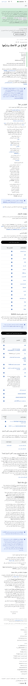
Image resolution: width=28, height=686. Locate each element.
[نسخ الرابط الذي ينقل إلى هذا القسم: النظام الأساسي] (18, 233)
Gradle (24, 364)
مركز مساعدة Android (23, 663)
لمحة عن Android (23, 678)
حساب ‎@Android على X (22, 645)
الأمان (18, 139)
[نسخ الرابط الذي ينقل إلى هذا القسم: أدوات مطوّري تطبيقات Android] (9, 314)
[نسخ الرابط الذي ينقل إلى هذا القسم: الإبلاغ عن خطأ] (17, 104)
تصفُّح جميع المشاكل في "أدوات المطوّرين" (14, 333)
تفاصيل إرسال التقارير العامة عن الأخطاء (16, 326)
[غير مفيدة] (16, 42)
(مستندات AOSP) (17, 426)
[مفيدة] (18, 42)
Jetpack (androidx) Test (21, 397)
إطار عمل (24, 265)
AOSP (26, 39)
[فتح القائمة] (25, 1)
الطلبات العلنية (9, 445)
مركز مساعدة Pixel (24, 665)
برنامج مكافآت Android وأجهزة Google (14, 229)
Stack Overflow (24, 671)
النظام (25, 294)
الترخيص (8, 678)
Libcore (24, 287)
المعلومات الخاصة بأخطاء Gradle (14, 364)
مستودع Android (24, 629)
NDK (25, 376)
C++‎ (25, 353)
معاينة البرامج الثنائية (23, 636)
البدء (17, 39)
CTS (25, 262)
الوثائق (26, 5)
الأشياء (25, 305)
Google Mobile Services (22, 669)
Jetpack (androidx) (22, 393)
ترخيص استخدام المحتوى (19, 620)
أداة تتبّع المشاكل (24, 673)
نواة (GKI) (24, 273)
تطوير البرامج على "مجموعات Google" (20, 656)
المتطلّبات (25, 631)
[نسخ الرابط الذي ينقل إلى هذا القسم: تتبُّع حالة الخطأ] (16, 482)
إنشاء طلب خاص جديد (22, 448)
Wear (25, 309)
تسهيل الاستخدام (23, 251)
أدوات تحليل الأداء (23, 390)
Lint (25, 372)
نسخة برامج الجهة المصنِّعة (22, 638)
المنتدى (18, 678)
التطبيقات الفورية (23, 283)
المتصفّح (24, 258)
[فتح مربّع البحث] (11, 1)
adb (25, 345)
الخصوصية (3, 678)
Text (25, 302)
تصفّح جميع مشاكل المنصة (14, 242)
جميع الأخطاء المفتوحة (16, 110)
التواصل (24, 291)
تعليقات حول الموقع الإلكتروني (21, 680)
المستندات (21, 39)
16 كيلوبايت (24, 276)
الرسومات (24, 269)
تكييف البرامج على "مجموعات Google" (20, 658)
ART (25, 254)
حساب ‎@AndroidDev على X (21, 647)
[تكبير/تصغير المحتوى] (19, 52)
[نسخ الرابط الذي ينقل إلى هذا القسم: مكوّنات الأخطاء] (16, 214)
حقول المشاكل (11, 560)
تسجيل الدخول (4, 1)
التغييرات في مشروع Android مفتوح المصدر (18, 22)
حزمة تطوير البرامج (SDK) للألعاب (20, 400)
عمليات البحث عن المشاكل (18, 120)
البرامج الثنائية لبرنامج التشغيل (22, 640)
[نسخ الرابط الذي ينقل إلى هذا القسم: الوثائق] (22, 406)
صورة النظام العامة (23, 298)
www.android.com (23, 667)
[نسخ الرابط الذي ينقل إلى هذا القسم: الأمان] (23, 222)
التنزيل (26, 634)
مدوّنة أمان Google (23, 651)
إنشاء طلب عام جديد (22, 445)
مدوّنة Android (24, 649)
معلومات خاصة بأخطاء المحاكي (15, 357)
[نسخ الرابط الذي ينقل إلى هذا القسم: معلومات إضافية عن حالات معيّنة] (10, 572)
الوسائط (24, 280)
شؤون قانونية (13, 678)
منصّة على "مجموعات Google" (21, 653)
